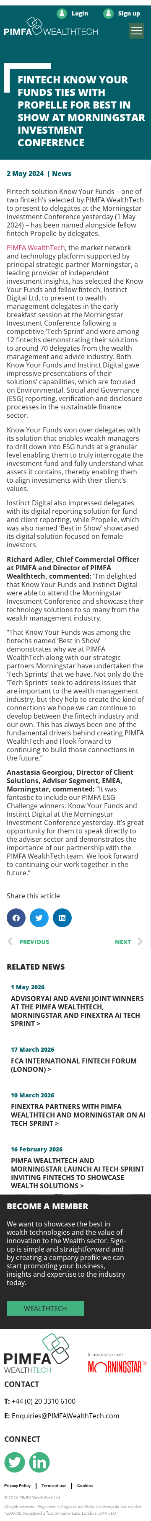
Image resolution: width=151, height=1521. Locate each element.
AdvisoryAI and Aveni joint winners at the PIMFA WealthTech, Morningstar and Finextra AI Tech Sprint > (77, 1011)
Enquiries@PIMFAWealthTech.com (66, 1415)
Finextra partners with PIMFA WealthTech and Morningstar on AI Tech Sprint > (78, 1115)
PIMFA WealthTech (36, 247)
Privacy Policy (17, 1485)
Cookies (85, 1485)
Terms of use (54, 1485)
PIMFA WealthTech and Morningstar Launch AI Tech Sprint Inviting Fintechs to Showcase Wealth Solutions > (77, 1173)
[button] (136, 31)
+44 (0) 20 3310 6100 (44, 1401)
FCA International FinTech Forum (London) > (74, 1065)
